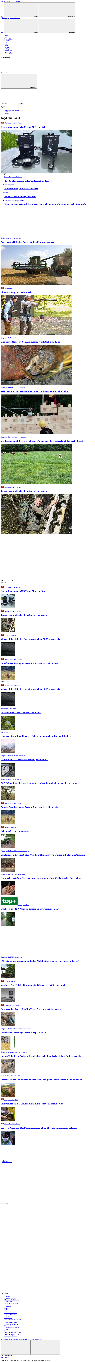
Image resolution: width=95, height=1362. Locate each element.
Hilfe (5, 1309)
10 (11, 1162)
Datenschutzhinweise (10, 1322)
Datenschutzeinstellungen (11, 1324)
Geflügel (7, 49)
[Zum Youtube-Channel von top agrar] (18, 1262)
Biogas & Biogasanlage (11, 1298)
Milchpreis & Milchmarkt (11, 1300)
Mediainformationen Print (11, 1334)
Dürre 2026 (7, 112)
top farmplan (8, 1318)
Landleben (7, 52)
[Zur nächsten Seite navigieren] (15, 1176)
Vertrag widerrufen (9, 1326)
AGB (6, 1329)
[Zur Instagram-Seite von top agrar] (18, 1247)
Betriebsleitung (8, 39)
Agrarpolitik (8, 1296)
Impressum (7, 1331)
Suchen (21, 103)
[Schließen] (15, 1347)
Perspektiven (8, 50)
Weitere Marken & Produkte (12, 1319)
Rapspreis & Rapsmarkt (11, 1303)
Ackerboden (8, 1301)
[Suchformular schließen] (15, 102)
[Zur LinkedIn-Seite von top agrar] (18, 1276)
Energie (6, 47)
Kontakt (6, 1308)
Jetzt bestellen (5, 1357)
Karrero (6, 1316)
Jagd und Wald (8, 54)
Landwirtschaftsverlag (10, 1313)
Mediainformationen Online (12, 1332)
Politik (6, 37)
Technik (6, 45)
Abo (2, 16)
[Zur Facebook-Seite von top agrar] (18, 1219)
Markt (6, 35)
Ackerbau (7, 40)
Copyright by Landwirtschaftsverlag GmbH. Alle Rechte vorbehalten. (21, 1339)
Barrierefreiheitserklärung (11, 1327)
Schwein (7, 44)
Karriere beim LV (9, 1314)
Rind (5, 42)
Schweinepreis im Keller (11, 110)
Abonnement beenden (10, 1336)
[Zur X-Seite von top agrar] (18, 1233)
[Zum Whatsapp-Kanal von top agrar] (18, 1290)
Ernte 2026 (7, 113)
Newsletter (7, 1306)
